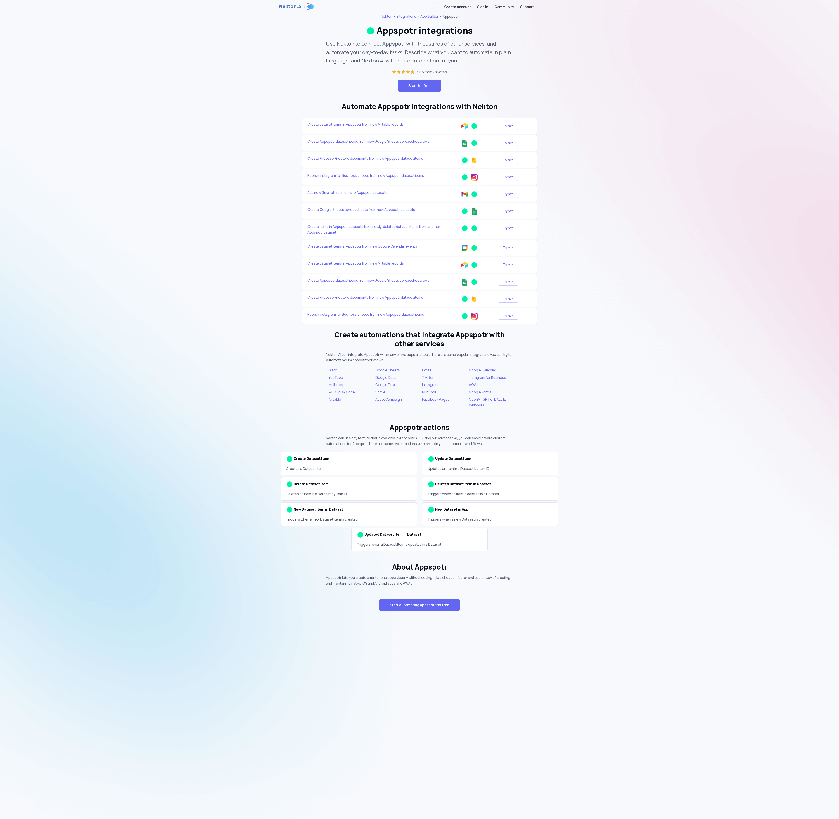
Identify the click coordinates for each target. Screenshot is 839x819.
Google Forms (480, 392)
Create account (457, 6)
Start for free (419, 85)
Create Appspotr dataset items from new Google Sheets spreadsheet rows (368, 141)
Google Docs (386, 377)
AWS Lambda (479, 384)
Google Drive (385, 384)
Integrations (406, 16)
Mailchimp (336, 384)
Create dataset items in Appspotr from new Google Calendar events (362, 246)
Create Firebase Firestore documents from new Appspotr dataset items (365, 158)
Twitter (428, 377)
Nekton (386, 16)
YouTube (336, 377)
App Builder (429, 16)
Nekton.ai (291, 6)
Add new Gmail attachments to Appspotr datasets (347, 192)
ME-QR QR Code (342, 392)
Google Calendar (482, 370)
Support (527, 6)
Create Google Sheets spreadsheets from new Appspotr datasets (361, 209)
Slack (333, 370)
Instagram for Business (487, 377)
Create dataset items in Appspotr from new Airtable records (355, 124)
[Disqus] (419, 692)
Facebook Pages (435, 399)
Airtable (335, 399)
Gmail (426, 370)
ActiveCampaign (388, 399)
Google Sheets (387, 370)
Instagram (430, 384)
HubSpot (429, 392)
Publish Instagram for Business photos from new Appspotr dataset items (365, 175)
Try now (508, 126)
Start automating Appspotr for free (419, 605)
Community (504, 6)
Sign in (482, 6)
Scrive (380, 392)
